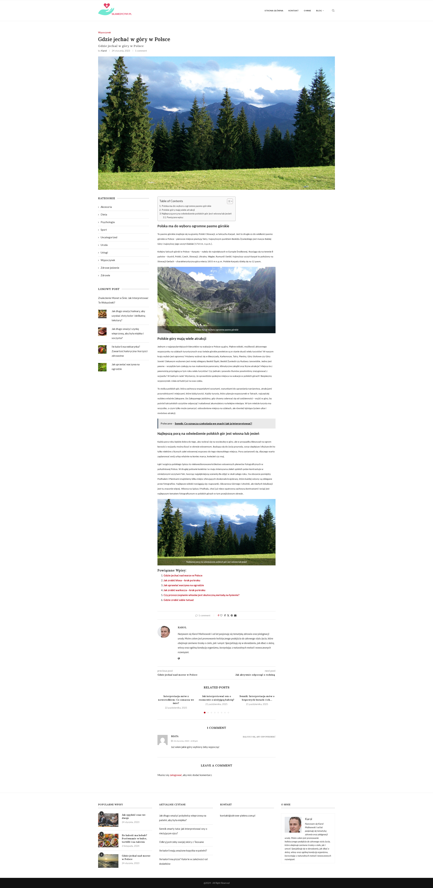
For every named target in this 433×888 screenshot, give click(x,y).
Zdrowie (105, 275)
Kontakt (293, 10)
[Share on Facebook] (225, 615)
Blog (319, 10)
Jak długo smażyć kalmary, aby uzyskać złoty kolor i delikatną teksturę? (128, 316)
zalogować (176, 774)
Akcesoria (106, 206)
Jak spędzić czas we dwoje (133, 816)
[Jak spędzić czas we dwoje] (108, 820)
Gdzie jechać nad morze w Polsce (183, 575)
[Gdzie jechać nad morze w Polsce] (108, 861)
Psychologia (108, 222)
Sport (104, 229)
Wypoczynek (108, 260)
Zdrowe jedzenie (110, 267)
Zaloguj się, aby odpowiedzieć (259, 737)
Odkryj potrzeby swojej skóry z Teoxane (181, 841)
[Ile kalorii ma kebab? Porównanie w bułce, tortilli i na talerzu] (108, 840)
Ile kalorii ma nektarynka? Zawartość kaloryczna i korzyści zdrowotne (129, 351)
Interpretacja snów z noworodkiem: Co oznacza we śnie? (176, 700)
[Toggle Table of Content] (228, 201)
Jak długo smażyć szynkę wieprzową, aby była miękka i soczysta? (128, 333)
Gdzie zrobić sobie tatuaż (179, 599)
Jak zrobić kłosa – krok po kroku (182, 580)
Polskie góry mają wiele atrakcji (178, 209)
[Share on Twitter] (228, 615)
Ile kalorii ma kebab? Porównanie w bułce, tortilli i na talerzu (134, 838)
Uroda (104, 244)
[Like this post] (221, 615)
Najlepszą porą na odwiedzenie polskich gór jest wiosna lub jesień (197, 213)
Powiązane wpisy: (175, 217)
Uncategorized (109, 237)
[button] (162, 704)
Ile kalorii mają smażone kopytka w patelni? (183, 850)
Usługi (104, 252)
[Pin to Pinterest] (232, 615)
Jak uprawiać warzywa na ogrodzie (184, 585)
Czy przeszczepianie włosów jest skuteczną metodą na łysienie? (201, 595)
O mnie (307, 10)
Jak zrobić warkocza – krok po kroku (185, 590)
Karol (104, 50)
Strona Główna (274, 10)
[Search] (333, 10)
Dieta (104, 214)
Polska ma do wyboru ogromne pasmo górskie (187, 205)
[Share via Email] (235, 615)
